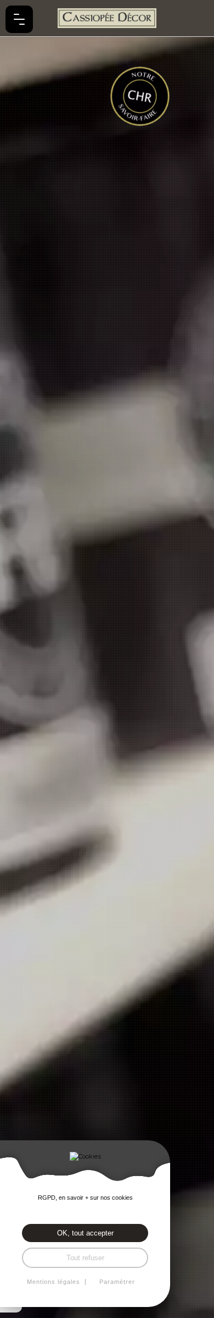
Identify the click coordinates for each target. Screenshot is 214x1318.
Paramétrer (117, 1282)
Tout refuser (85, 1258)
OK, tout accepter (85, 1233)
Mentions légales (53, 1282)
